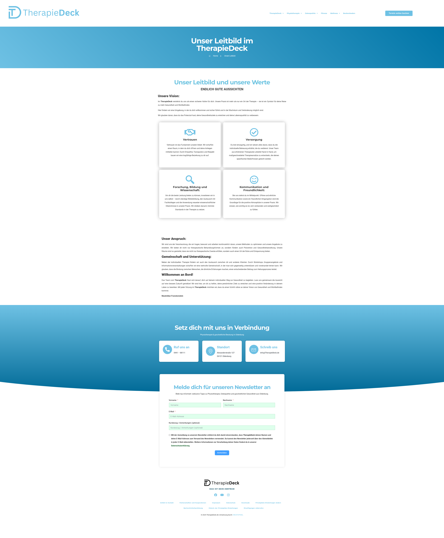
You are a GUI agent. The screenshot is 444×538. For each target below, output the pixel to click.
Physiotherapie (293, 13)
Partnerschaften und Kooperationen (193, 503)
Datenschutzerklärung (180, 446)
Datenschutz (230, 503)
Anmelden (222, 453)
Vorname (172, 400)
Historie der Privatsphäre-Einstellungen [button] (223, 508)
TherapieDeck (275, 13)
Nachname (227, 400)
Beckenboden (349, 13)
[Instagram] (228, 495)
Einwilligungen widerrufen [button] (254, 508)
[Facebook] (216, 495)
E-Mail (171, 411)
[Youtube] (222, 495)
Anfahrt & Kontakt (167, 503)
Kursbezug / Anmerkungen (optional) (184, 423)
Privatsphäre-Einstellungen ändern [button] (268, 503)
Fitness (324, 13)
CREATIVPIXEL (238, 515)
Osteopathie (310, 13)
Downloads (245, 503)
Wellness (334, 13)
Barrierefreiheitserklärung (193, 508)
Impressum (216, 503)
